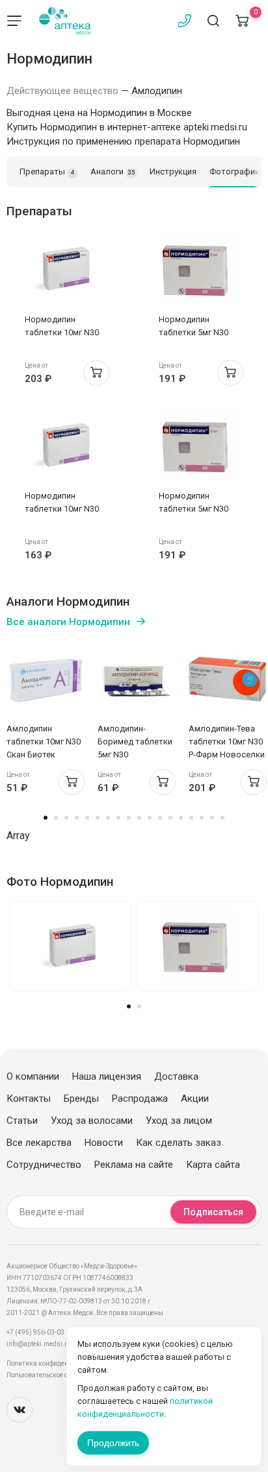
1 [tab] (45, 818)
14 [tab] (181, 818)
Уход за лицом (179, 1120)
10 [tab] (139, 818)
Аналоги (112, 171)
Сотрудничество (44, 1164)
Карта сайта (213, 1164)
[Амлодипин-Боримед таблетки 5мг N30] (137, 678)
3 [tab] (66, 818)
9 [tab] (129, 818)
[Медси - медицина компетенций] (64, 20)
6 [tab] (98, 818)
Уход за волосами (92, 1120)
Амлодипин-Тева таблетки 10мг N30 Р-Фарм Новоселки (227, 741)
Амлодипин (156, 91)
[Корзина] (242, 21)
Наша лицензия (106, 1076)
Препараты (47, 171)
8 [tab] (118, 818)
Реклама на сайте (133, 1164)
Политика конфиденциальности (56, 1363)
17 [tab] (212, 818)
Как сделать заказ (178, 1142)
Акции (195, 1098)
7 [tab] (108, 818)
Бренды (81, 1098)
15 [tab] (191, 818)
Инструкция (173, 171)
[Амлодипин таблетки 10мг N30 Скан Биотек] (46, 678)
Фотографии (234, 171)
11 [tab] (150, 818)
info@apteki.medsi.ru (39, 1343)
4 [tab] (77, 818)
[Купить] (96, 373)
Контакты (29, 1098)
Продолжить (113, 1443)
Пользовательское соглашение (54, 1375)
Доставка (176, 1076)
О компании (33, 1076)
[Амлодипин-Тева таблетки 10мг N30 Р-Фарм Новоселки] (228, 678)
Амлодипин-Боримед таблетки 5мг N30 (135, 741)
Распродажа (140, 1098)
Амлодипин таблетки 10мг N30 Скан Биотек (44, 741)
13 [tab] (170, 818)
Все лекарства (39, 1142)
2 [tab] (56, 818)
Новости (104, 1142)
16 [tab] (202, 818)
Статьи (22, 1120)
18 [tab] (222, 818)
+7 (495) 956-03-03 (35, 1332)
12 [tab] (160, 818)
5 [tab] (87, 818)
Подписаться (213, 1212)
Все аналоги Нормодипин (68, 622)
